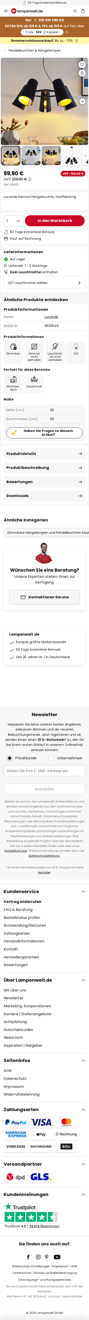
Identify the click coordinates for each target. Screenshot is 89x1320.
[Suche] (75, 10)
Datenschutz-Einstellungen (31, 1266)
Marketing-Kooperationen (27, 1006)
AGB (7, 1070)
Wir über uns (15, 990)
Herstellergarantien (21, 957)
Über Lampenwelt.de (28, 980)
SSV (42, 32)
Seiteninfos (17, 1060)
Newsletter (14, 998)
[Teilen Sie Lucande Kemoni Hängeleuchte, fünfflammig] (82, 73)
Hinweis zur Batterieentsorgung (55, 1273)
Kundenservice (21, 891)
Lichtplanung (15, 1021)
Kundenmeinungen (26, 1194)
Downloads (17, 495)
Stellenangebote (36, 1014)
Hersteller (44, 872)
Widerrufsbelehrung (21, 1094)
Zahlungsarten (17, 933)
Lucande (51, 317)
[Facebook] (31, 1257)
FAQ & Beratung (18, 909)
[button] (10, 155)
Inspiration (13, 1045)
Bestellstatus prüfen (22, 917)
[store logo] (29, 10)
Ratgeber (34, 1045)
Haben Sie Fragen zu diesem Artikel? (48, 433)
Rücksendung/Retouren (25, 925)
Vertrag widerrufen (22, 901)
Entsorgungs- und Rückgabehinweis (45, 1280)
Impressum (14, 1086)
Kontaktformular (16, 851)
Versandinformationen (24, 941)
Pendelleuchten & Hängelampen (35, 50)
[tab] (44, 928)
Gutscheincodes (18, 1029)
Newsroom (13, 1037)
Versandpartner (23, 1164)
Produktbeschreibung (27, 467)
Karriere (11, 1014)
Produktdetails (21, 453)
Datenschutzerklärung (44, 856)
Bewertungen (19, 481)
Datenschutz (15, 1078)
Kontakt (11, 949)
